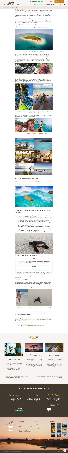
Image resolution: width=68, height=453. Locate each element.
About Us (59, 4)
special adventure (32, 325)
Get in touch (59, 1)
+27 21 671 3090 (24, 422)
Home (5, 7)
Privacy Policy (54, 451)
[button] (64, 450)
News (10, 7)
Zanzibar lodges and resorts (28, 322)
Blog (7, 7)
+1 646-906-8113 (24, 424)
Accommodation (48, 4)
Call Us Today (49, 1)
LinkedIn (37, 428)
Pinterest (37, 427)
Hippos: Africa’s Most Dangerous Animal (54, 354)
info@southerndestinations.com (25, 431)
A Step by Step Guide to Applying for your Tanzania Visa (34, 354)
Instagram (38, 425)
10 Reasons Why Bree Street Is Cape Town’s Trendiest (14, 358)
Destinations (33, 4)
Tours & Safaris (40, 4)
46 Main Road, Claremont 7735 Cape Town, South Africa (26, 427)
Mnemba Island (22, 79)
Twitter (37, 424)
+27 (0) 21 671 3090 (24, 430)
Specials (54, 4)
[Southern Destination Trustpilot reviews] (32, 1)
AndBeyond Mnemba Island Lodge (34, 133)
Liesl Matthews (24, 9)
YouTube (37, 429)
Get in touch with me (31, 319)
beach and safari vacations (23, 324)
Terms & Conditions (61, 451)
